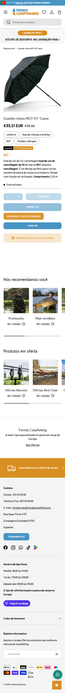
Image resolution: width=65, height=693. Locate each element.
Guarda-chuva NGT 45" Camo (30, 48)
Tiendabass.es (16, 536)
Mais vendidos (45, 318)
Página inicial (9, 48)
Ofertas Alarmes (16, 390)
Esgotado (43, 196)
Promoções (16, 318)
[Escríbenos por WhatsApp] (57, 674)
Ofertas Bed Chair (45, 390)
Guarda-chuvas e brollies (36, 134)
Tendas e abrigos (26, 141)
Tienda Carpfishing (18, 684)
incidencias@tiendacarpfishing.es (31, 507)
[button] (59, 12)
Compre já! (32, 206)
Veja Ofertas (33, 444)
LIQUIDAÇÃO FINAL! (32, 32)
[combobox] (32, 22)
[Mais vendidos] (45, 300)
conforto (11, 134)
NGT (8, 141)
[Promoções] (16, 300)
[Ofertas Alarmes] (16, 372)
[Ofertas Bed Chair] (45, 372)
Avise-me (33, 225)
